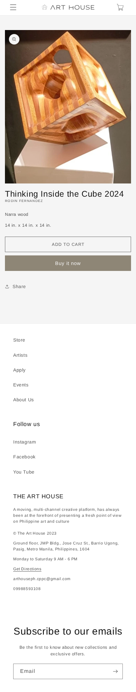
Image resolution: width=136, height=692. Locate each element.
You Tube (24, 472)
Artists (20, 355)
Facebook (24, 456)
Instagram (24, 442)
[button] (13, 7)
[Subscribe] (115, 671)
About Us (23, 399)
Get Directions (27, 569)
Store (19, 340)
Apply (19, 370)
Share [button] (19, 286)
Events (21, 384)
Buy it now (68, 263)
